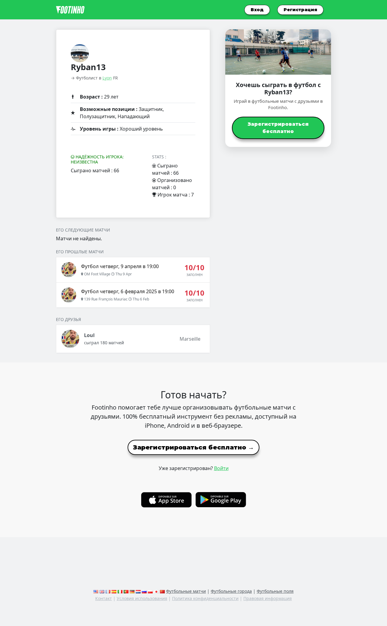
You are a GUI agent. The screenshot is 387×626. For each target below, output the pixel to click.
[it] (120, 591)
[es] (114, 591)
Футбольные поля (275, 591)
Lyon (107, 78)
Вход (257, 9)
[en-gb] (101, 591)
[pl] (150, 591)
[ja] (156, 591)
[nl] (138, 591)
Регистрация (300, 9)
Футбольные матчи (186, 591)
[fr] (108, 591)
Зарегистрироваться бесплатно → (193, 447)
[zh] (162, 591)
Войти (221, 468)
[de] (132, 591)
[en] (95, 591)
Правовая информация (267, 598)
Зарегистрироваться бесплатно (278, 127)
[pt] (126, 591)
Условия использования (142, 598)
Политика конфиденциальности (205, 598)
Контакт (103, 598)
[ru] (144, 591)
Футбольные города (231, 591)
